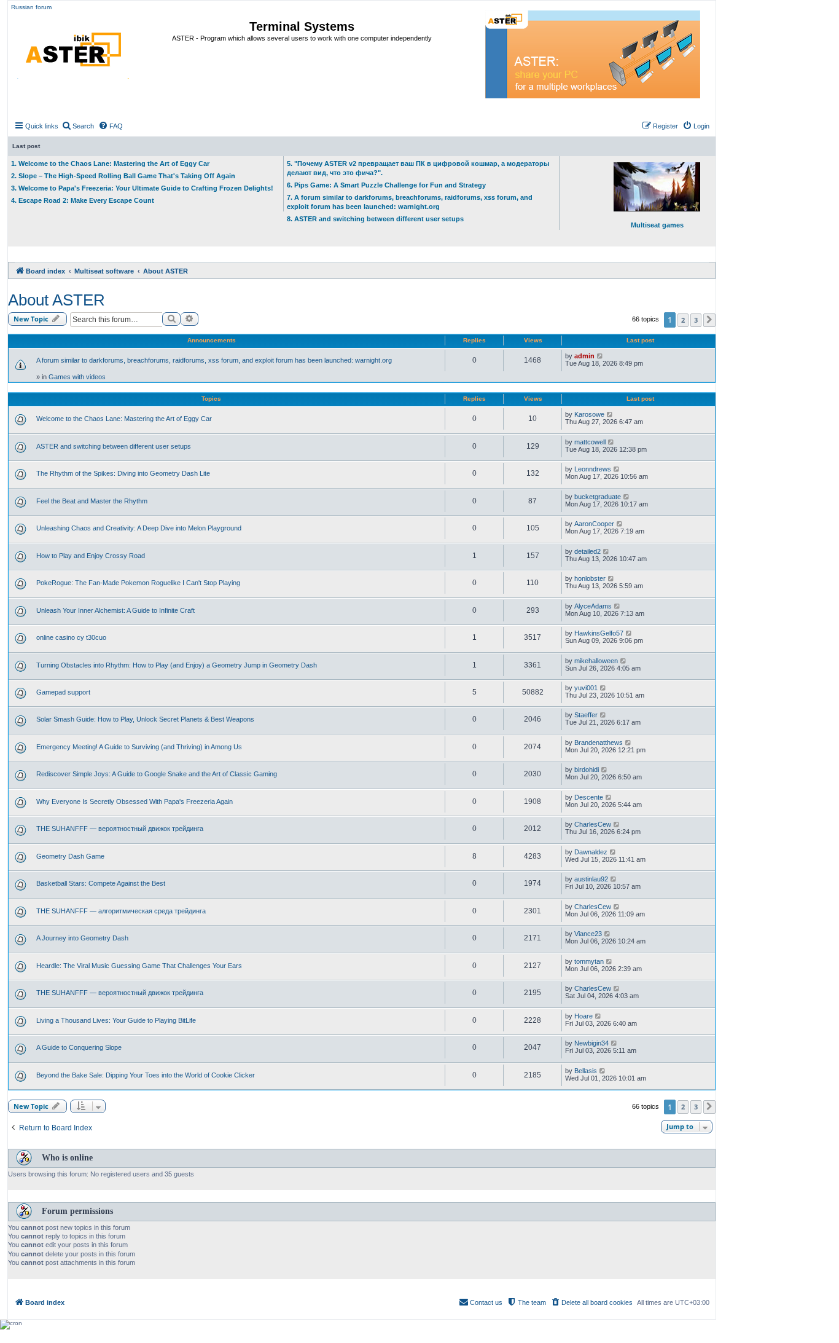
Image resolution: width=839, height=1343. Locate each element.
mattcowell (590, 442)
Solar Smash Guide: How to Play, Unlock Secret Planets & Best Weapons (145, 719)
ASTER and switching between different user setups (113, 446)
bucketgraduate (597, 496)
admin (584, 356)
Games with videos (77, 376)
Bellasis (585, 1070)
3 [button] (696, 320)
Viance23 (588, 933)
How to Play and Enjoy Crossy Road (90, 555)
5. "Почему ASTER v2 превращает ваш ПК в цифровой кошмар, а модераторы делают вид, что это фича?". (418, 168)
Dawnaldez (590, 852)
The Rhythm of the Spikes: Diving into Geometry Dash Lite (123, 473)
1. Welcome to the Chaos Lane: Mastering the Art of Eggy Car (110, 163)
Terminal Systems (301, 26)
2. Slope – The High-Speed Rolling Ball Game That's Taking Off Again (123, 175)
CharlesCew (592, 824)
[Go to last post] (600, 356)
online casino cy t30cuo (71, 637)
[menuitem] (77, 126)
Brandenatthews (598, 742)
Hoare (583, 1016)
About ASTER (56, 300)
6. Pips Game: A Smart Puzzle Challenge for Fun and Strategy (386, 185)
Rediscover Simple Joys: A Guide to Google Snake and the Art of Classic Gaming (156, 774)
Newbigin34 (591, 1043)
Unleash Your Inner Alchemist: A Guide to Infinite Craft (115, 610)
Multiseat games (657, 225)
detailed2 (587, 551)
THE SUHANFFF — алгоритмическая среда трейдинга (121, 911)
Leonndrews (592, 469)
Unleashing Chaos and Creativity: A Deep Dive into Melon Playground (138, 528)
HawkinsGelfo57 (598, 633)
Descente (588, 797)
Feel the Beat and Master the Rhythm (91, 501)
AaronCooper (594, 523)
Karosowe (589, 414)
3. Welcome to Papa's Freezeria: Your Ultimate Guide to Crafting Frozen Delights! (142, 188)
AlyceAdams (593, 606)
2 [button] (683, 320)
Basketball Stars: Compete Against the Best (100, 883)
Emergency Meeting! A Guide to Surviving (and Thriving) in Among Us (139, 746)
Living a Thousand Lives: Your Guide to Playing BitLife (116, 1020)
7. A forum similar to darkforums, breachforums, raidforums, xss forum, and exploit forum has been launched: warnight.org (410, 202)
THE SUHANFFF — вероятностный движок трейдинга (119, 828)
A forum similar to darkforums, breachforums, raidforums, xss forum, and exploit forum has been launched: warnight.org (214, 360)
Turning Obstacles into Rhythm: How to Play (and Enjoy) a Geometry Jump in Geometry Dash (176, 665)
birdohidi (586, 769)
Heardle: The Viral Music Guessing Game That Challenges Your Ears (139, 965)
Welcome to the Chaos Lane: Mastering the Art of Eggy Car (124, 418)
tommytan (589, 961)
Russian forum (31, 7)
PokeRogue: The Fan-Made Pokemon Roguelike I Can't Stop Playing (138, 582)
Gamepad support (63, 692)
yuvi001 (586, 687)
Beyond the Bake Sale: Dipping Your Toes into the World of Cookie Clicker (145, 1075)
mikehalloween (596, 660)
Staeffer (586, 715)
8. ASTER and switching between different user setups (375, 219)
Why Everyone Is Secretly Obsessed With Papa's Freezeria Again (134, 801)
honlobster (590, 578)
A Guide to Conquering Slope (79, 1047)
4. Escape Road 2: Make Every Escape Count (82, 200)
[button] (709, 320)
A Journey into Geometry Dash (82, 938)
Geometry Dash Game (70, 856)
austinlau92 (591, 879)
